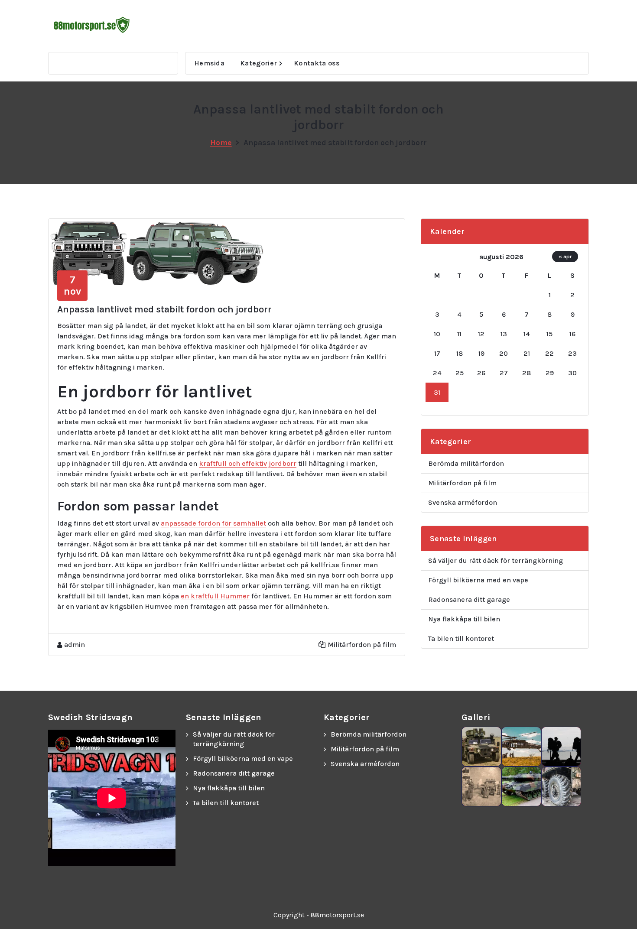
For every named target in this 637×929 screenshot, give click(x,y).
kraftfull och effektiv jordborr (247, 463)
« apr (565, 256)
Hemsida (209, 63)
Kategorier (258, 63)
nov (72, 285)
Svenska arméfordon (462, 502)
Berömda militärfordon (466, 463)
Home (221, 142)
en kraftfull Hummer (215, 596)
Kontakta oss (317, 63)
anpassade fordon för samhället (213, 523)
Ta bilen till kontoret (461, 638)
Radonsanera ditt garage (469, 599)
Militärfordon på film (362, 644)
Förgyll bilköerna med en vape (478, 580)
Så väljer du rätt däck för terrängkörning (495, 560)
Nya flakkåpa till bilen (464, 619)
